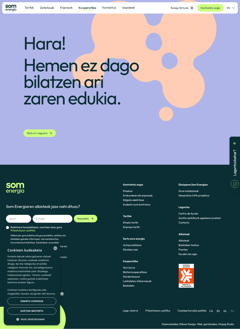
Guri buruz (129, 267)
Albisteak (183, 240)
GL (225, 311)
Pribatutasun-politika (158, 310)
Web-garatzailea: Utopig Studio (215, 324)
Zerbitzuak (47, 8)
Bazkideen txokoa (188, 245)
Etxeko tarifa (130, 222)
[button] (32, 319)
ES (218, 311)
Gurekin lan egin (187, 254)
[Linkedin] (61, 294)
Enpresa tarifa (131, 227)
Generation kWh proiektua (193, 195)
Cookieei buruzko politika (192, 310)
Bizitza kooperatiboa (135, 272)
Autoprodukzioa (132, 245)
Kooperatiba (87, 8)
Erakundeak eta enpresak (138, 195)
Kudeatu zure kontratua (136, 204)
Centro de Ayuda (188, 213)
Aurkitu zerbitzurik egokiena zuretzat (199, 218)
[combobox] (55, 248)
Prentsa (183, 249)
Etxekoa (127, 191)
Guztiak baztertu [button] (31, 310)
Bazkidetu (128, 285)
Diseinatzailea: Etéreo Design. (179, 324)
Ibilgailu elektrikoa (133, 200)
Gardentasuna (131, 276)
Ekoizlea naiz (130, 249)
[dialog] (32, 284)
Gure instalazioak (188, 191)
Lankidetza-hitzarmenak (137, 281)
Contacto (183, 222)
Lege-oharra (130, 310)
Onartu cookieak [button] (31, 301)
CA (211, 311)
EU (228, 8)
